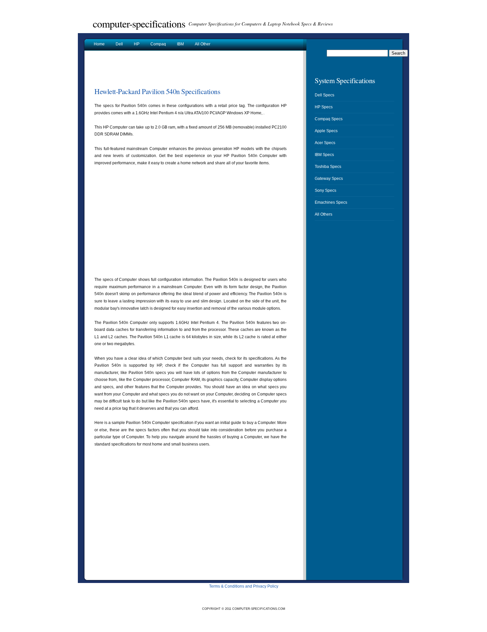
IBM (180, 44)
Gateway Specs (329, 178)
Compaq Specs (329, 119)
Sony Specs (325, 190)
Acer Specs (325, 142)
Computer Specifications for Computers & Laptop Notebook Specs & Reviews (261, 24)
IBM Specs (324, 154)
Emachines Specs (331, 202)
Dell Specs (324, 95)
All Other (202, 44)
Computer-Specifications (139, 23)
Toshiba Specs (328, 166)
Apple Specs (326, 131)
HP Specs (324, 107)
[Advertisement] (171, 71)
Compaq (158, 44)
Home (99, 44)
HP (136, 44)
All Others (323, 214)
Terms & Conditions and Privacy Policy (243, 586)
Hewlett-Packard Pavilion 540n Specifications (157, 91)
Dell (119, 44)
